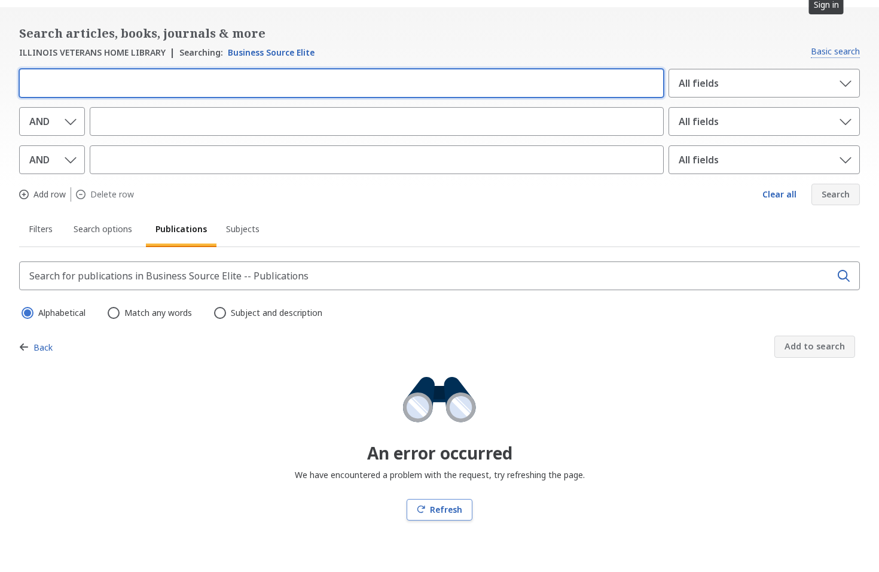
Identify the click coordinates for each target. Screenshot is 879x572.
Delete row (112, 194)
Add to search (815, 346)
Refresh (446, 509)
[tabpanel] (439, 391)
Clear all (779, 194)
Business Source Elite (247, 52)
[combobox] (339, 82)
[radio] (26, 312)
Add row (49, 194)
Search (836, 194)
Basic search (835, 51)
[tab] (41, 231)
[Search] (843, 276)
